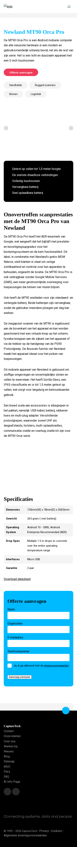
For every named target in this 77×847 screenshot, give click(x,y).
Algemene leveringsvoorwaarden (25, 835)
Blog (7, 756)
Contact (9, 731)
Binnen (13, 94)
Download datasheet (17, 579)
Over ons (10, 741)
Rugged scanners (45, 85)
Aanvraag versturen (19, 677)
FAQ (6, 776)
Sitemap (9, 761)
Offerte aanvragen (21, 72)
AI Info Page (12, 781)
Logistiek (36, 94)
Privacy (44, 831)
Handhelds (15, 85)
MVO (7, 766)
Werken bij (10, 746)
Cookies (56, 831)
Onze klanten (12, 736)
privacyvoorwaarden (56, 665)
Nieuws (9, 751)
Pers (7, 771)
